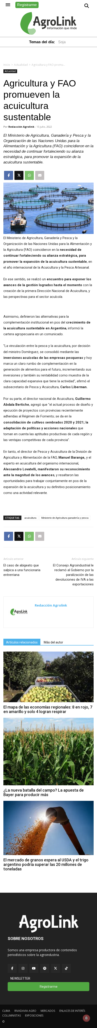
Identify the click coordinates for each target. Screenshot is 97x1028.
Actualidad (21, 65)
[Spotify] (44, 968)
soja (62, 42)
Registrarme (27, 5)
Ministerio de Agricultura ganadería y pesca (64, 517)
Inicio (6, 65)
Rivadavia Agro (25, 1011)
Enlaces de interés (72, 1011)
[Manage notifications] (86, 1018)
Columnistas (11, 1015)
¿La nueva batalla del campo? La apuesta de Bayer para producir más (43, 792)
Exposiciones (34, 1015)
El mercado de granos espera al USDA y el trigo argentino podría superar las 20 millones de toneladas (45, 864)
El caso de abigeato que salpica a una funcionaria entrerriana (21, 570)
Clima (6, 1011)
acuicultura (30, 517)
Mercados (48, 1011)
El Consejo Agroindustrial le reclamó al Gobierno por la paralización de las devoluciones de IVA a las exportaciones (73, 574)
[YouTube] (33, 968)
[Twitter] (55, 968)
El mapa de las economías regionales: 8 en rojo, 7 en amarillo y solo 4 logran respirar (47, 709)
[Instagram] (23, 968)
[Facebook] (12, 968)
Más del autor (53, 642)
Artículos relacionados (22, 642)
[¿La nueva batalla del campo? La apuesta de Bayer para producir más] (48, 784)
